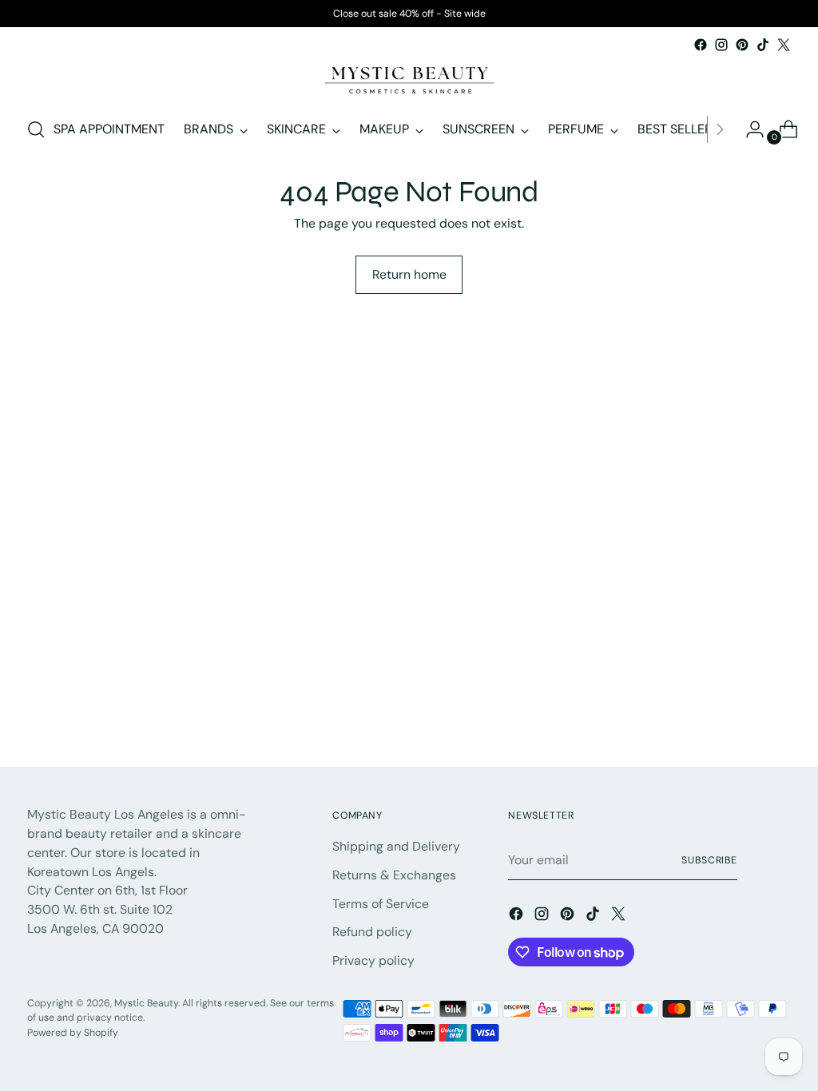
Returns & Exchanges (394, 875)
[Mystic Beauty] (409, 79)
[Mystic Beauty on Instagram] (721, 45)
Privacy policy (373, 960)
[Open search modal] (36, 129)
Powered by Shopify (72, 1032)
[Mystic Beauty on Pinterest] (742, 45)
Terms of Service (380, 903)
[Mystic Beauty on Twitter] (783, 45)
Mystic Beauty (146, 1003)
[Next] (720, 129)
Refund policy (372, 931)
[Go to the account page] (748, 129)
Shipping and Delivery (396, 846)
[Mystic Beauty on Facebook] (700, 45)
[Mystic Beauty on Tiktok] (763, 45)
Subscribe (709, 860)
